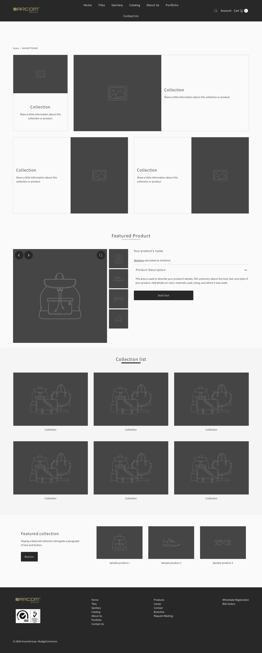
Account (226, 11)
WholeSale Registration (235, 600)
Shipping (139, 260)
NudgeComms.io (47, 641)
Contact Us (131, 16)
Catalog (95, 612)
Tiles (94, 604)
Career (157, 604)
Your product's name (148, 251)
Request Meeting (163, 616)
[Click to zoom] (101, 255)
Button (29, 556)
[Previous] (19, 255)
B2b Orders (228, 604)
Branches (159, 612)
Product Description (151, 270)
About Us (96, 616)
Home (16, 48)
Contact (158, 608)
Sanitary (96, 608)
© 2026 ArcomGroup (24, 641)
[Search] (215, 11)
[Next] (28, 255)
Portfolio (96, 620)
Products (159, 600)
